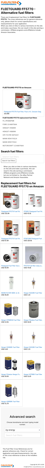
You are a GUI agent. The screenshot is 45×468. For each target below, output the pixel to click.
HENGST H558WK (9, 128)
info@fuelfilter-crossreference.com (34, 467)
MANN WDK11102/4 (10, 138)
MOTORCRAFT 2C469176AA (13, 146)
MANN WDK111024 (9, 142)
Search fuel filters (8, 161)
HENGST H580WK (9, 131)
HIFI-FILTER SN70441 (11, 135)
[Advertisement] (22, 62)
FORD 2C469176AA (10, 124)
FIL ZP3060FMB (8, 121)
